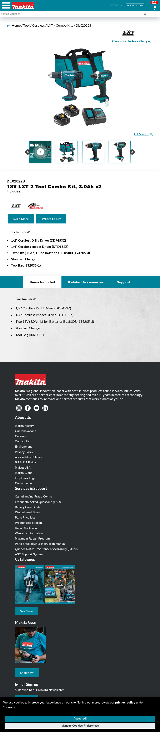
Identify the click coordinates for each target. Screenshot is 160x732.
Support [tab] (123, 282)
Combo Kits (64, 25)
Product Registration (28, 522)
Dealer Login (23, 483)
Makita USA (22, 467)
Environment (23, 446)
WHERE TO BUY (135, 5)
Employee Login (25, 478)
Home (16, 25)
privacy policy (125, 702)
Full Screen (141, 134)
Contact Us (22, 441)
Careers (20, 436)
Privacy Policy (24, 452)
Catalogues (25, 559)
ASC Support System (29, 554)
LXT (50, 25)
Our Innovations (25, 431)
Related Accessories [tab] (86, 282)
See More (26, 611)
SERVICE (115, 5)
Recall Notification (27, 528)
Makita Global (24, 472)
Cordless (38, 25)
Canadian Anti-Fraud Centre (33, 496)
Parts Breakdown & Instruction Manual (40, 543)
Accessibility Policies (28, 457)
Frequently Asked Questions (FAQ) (38, 502)
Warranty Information (29, 533)
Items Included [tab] (42, 282)
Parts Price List (25, 517)
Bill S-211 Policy (25, 462)
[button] (154, 5)
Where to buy (51, 219)
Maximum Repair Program (32, 538)
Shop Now (27, 672)
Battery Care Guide (27, 507)
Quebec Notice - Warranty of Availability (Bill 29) (46, 549)
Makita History (24, 425)
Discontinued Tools (27, 512)
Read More (21, 219)
